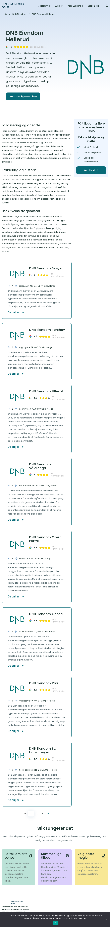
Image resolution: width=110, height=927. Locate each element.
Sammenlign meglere (23, 96)
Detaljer (13, 312)
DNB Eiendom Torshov (47, 330)
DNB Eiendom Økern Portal (45, 539)
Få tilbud (89, 170)
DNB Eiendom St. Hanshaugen (42, 750)
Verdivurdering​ (75, 5)
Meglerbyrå (44, 5)
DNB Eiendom (19, 14)
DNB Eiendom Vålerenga (40, 466)
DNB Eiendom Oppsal (46, 614)
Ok (55, 923)
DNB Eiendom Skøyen (46, 268)
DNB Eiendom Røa (43, 683)
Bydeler (59, 5)
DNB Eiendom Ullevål (46, 391)
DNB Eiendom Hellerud (43, 14)
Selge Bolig (93, 5)
